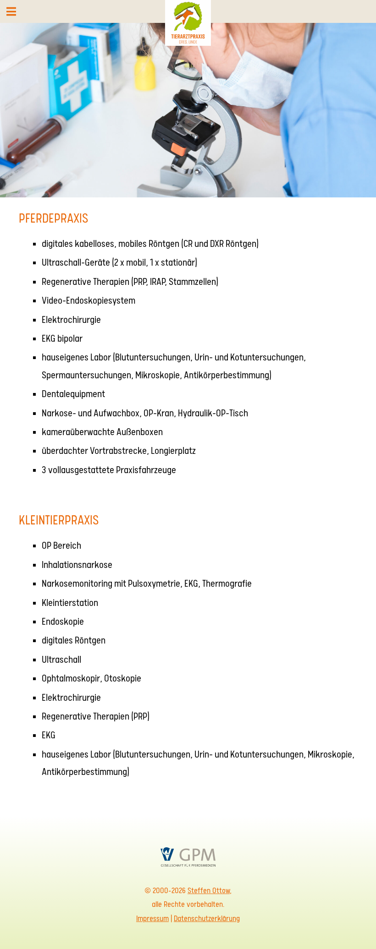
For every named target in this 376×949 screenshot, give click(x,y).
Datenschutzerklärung (207, 918)
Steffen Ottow (209, 890)
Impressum (152, 918)
